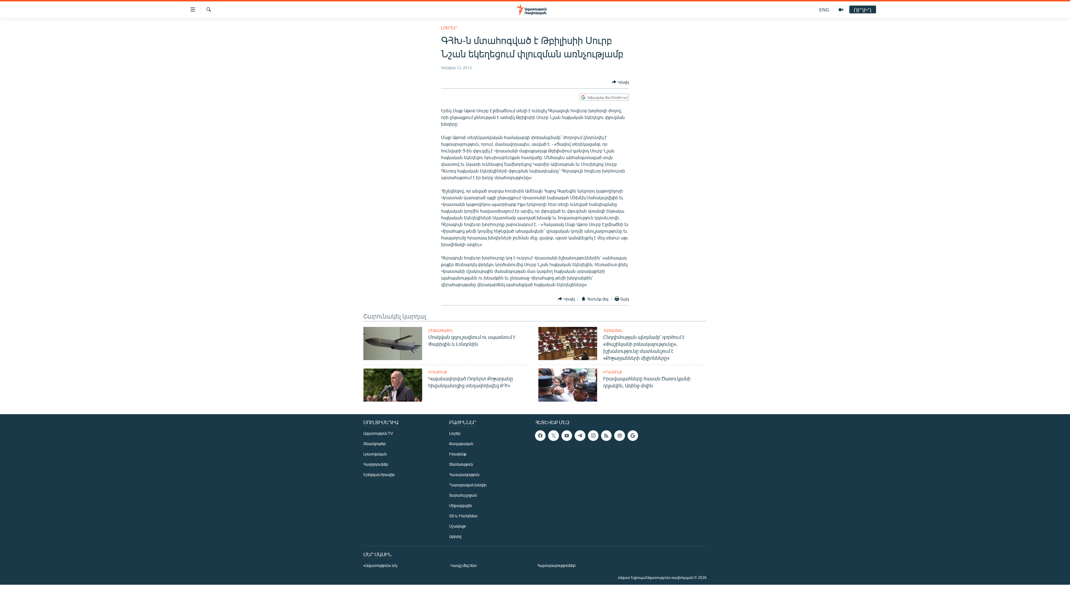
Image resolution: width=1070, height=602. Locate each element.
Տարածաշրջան (463, 495)
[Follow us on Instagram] (593, 435)
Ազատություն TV (378, 433)
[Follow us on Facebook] (540, 435)
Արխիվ (455, 536)
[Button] (620, 82)
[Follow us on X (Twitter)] (553, 435)
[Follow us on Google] (633, 435)
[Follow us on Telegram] (580, 435)
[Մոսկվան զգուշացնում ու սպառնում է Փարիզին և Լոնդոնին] (392, 343)
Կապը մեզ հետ (463, 565)
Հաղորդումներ (375, 464)
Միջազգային (440, 330)
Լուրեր (449, 27)
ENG (824, 9)
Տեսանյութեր (374, 443)
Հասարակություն (464, 474)
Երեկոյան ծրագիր (379, 474)
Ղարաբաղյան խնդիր (467, 484)
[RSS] (606, 435)
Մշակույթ (457, 526)
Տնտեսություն (461, 464)
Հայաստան (613, 330)
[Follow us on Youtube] (566, 435)
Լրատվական (374, 454)
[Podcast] (619, 435)
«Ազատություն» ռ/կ (380, 565)
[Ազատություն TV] (841, 10)
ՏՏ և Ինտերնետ (463, 515)
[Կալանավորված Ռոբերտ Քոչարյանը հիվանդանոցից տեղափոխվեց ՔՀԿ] (392, 385)
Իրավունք (437, 372)
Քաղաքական (461, 443)
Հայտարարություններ (556, 565)
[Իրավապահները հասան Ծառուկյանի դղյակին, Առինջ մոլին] (567, 385)
